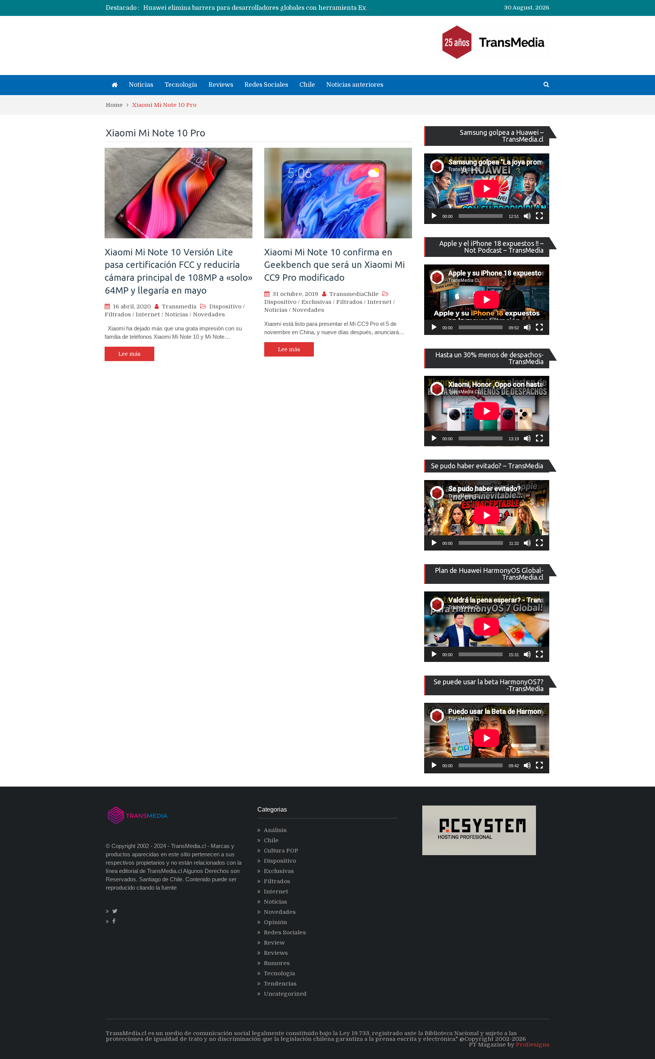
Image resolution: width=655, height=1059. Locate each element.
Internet (148, 314)
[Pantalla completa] (539, 216)
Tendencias (280, 983)
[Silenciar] (527, 216)
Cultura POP (281, 850)
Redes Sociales (266, 84)
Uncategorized (285, 993)
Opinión (275, 922)
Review (274, 942)
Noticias (141, 84)
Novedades (209, 314)
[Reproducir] (434, 216)
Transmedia (179, 306)
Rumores (277, 963)
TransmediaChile (354, 294)
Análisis (275, 830)
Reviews (220, 84)
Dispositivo (225, 306)
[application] (486, 188)
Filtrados (118, 314)
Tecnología (181, 84)
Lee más (129, 354)
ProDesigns (532, 1044)
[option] (257, 8)
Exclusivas (316, 302)
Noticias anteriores (354, 84)
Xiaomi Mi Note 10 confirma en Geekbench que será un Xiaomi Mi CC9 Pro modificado (334, 265)
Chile (307, 84)
